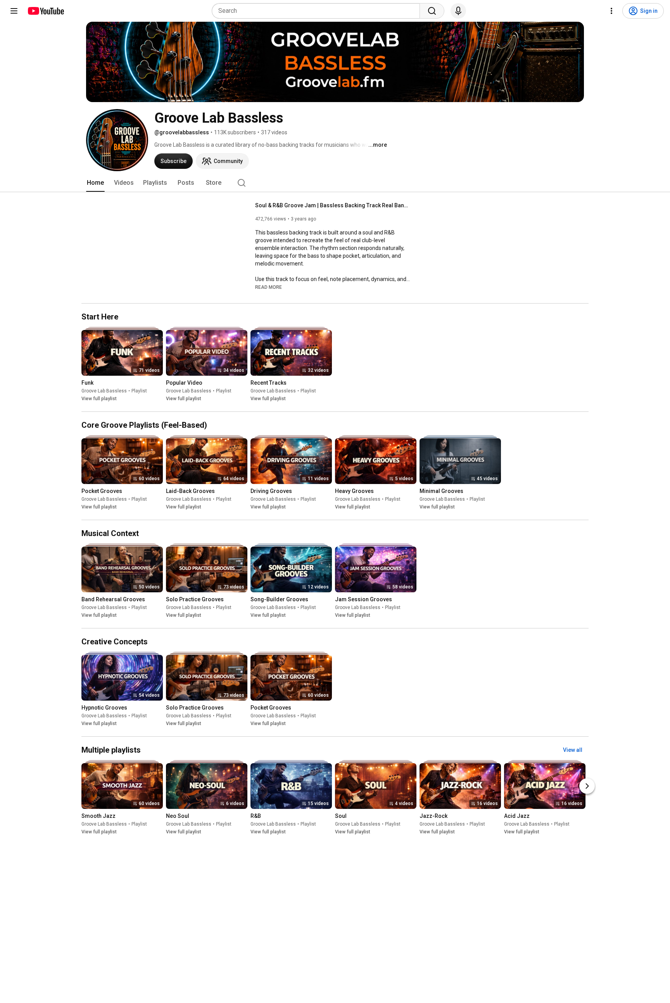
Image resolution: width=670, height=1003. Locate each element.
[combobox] (318, 11)
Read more (268, 287)
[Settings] (611, 11)
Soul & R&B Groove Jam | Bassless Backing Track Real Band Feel (333, 205)
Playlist (139, 391)
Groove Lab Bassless (104, 391)
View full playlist (99, 398)
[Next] (587, 786)
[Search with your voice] (458, 11)
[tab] (95, 183)
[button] (268, 287)
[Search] (432, 11)
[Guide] (14, 11)
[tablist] (335, 183)
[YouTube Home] (45, 11)
